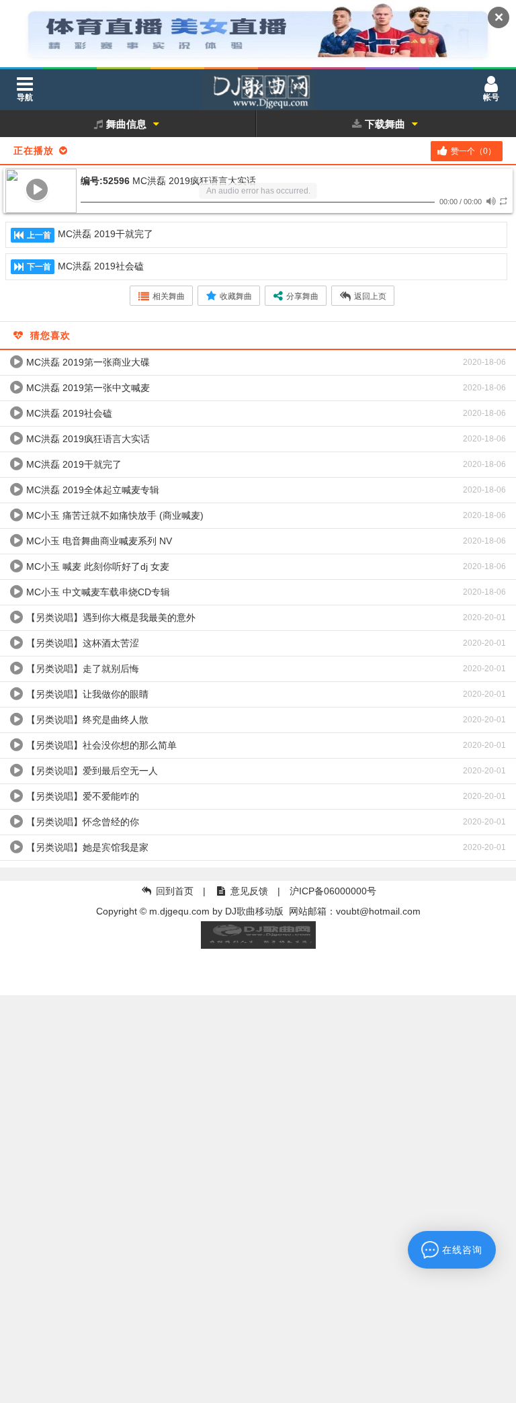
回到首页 (175, 891)
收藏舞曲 (236, 296)
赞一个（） (473, 151)
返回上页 (370, 296)
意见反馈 (249, 891)
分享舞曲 (302, 296)
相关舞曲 (169, 296)
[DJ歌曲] (258, 94)
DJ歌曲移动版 (254, 911)
